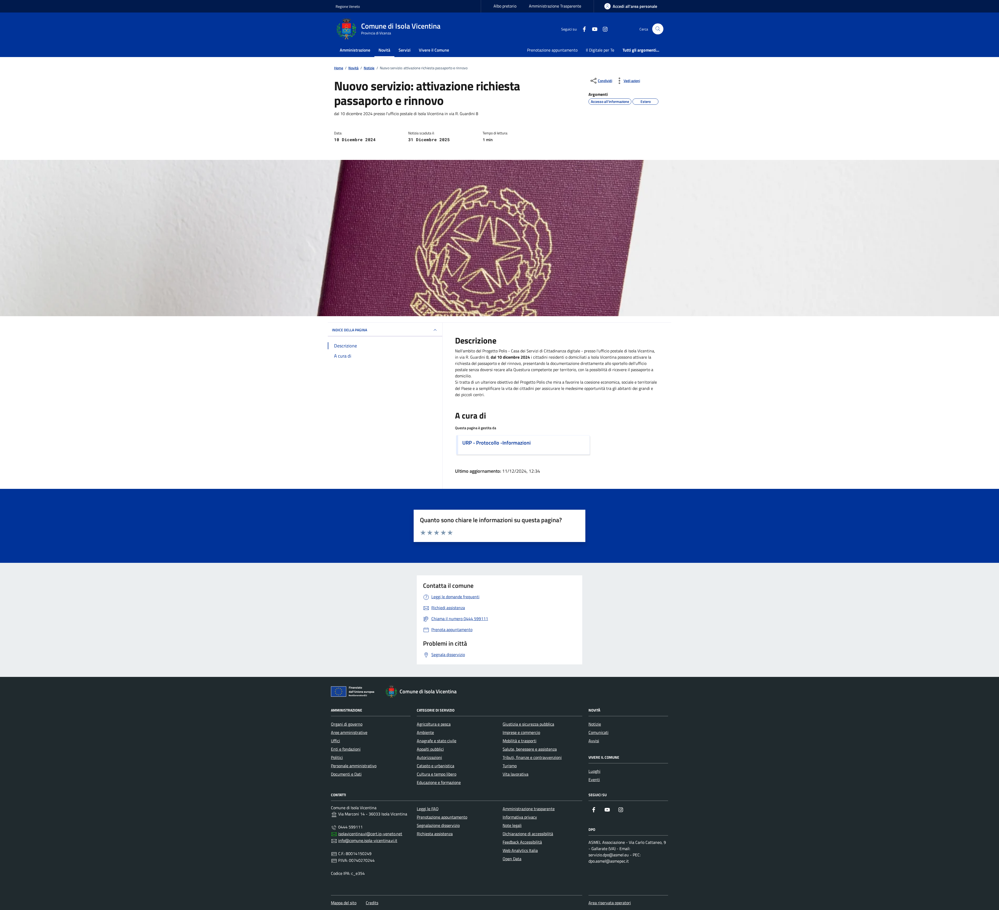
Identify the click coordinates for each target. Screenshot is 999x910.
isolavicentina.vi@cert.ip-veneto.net (370, 834)
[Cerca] (657, 29)
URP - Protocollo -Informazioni (496, 443)
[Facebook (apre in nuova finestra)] (582, 29)
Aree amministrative (349, 732)
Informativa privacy (520, 817)
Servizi (405, 50)
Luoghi (594, 771)
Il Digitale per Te (600, 50)
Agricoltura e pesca (434, 724)
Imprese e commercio (521, 732)
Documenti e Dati (346, 774)
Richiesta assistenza (435, 834)
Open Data (512, 859)
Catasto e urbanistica (435, 766)
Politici (337, 757)
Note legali (512, 825)
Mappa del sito (343, 903)
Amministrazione (355, 50)
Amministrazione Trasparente (555, 6)
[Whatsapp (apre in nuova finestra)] (613, 29)
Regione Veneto (348, 6)
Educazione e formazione (439, 782)
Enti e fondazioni (346, 749)
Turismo (510, 766)
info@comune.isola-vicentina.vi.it (367, 840)
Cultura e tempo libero (436, 774)
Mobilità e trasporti (519, 741)
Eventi (594, 779)
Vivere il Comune (434, 50)
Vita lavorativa (515, 774)
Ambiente (425, 732)
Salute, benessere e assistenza (530, 749)
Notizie (594, 724)
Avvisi (593, 741)
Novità (384, 50)
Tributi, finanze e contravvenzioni (532, 757)
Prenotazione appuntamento (552, 50)
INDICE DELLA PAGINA (349, 330)
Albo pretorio (505, 6)
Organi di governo (346, 724)
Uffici (335, 741)
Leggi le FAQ (428, 809)
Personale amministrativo (353, 766)
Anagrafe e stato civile (436, 741)
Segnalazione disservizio (438, 825)
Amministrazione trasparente (529, 809)
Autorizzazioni (429, 757)
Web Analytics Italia (520, 850)
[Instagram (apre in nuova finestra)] (603, 29)
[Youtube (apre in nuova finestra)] (592, 29)
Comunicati (598, 732)
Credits (372, 903)
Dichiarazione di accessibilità (528, 834)
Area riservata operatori (609, 903)
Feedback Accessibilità (522, 842)
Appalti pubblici (430, 749)
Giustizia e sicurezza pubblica (528, 724)
